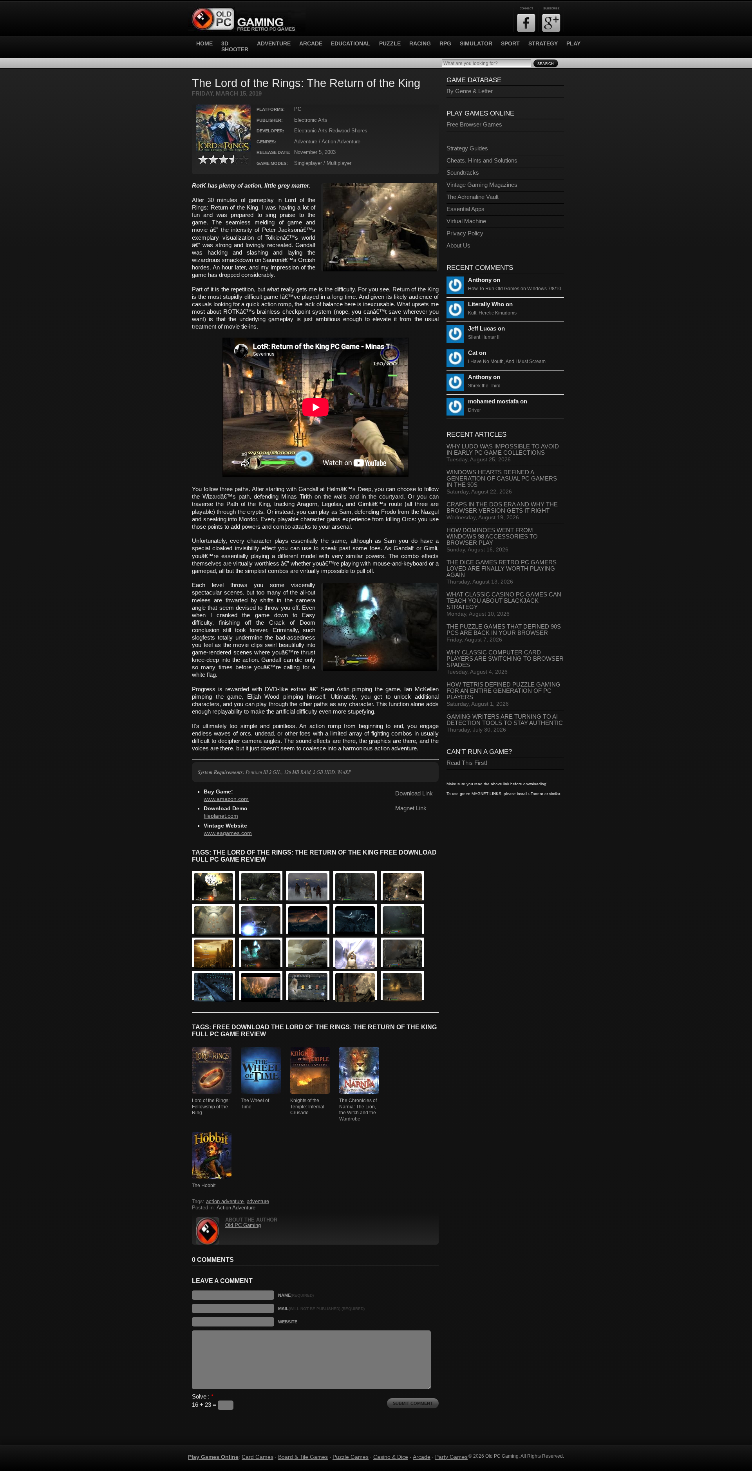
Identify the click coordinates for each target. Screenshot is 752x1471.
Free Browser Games (474, 124)
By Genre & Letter (469, 91)
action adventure (225, 1201)
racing (420, 44)
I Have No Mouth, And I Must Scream (507, 361)
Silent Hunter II (483, 337)
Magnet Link (411, 808)
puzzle (390, 44)
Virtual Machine (466, 221)
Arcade (421, 1457)
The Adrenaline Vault (472, 197)
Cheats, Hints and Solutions (481, 160)
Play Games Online (213, 1457)
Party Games (451, 1457)
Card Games (257, 1457)
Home (204, 44)
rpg (445, 44)
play (573, 44)
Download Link (414, 793)
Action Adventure (236, 1208)
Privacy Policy (464, 233)
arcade (310, 44)
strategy (543, 44)
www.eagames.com (228, 833)
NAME (296, 1295)
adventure (274, 44)
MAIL (321, 1308)
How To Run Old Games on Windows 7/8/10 (514, 288)
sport (510, 44)
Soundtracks (462, 173)
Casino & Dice (390, 1457)
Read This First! (466, 763)
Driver (474, 410)
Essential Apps (465, 209)
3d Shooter (234, 46)
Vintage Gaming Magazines (481, 185)
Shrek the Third (484, 386)
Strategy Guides (467, 148)
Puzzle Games (351, 1457)
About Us (458, 245)
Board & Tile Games (303, 1457)
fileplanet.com (221, 816)
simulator (476, 44)
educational (351, 44)
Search (545, 64)
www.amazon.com (226, 799)
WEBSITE (287, 1321)
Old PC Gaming (243, 1225)
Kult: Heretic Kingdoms (492, 313)
